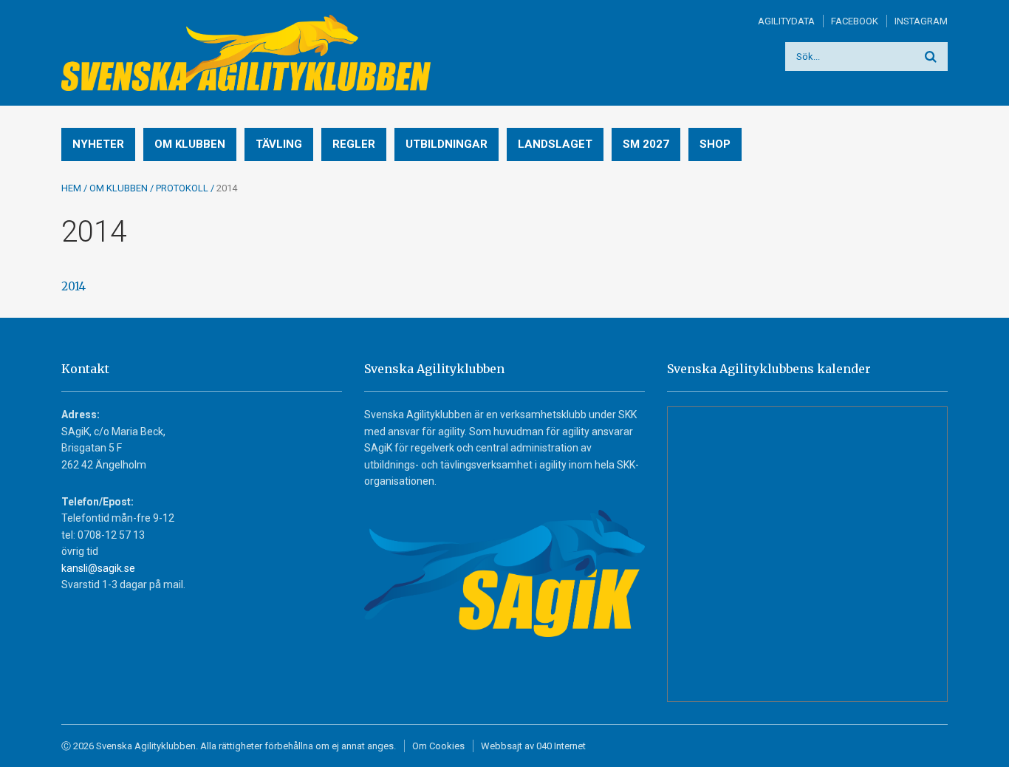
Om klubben (189, 144)
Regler (353, 144)
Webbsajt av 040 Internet (533, 745)
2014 (73, 286)
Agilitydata (786, 21)
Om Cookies (438, 745)
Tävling (279, 144)
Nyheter (98, 144)
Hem (71, 188)
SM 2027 (646, 144)
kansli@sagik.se (98, 568)
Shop (715, 144)
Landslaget (555, 144)
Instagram (921, 21)
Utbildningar (447, 144)
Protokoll (182, 188)
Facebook (854, 21)
